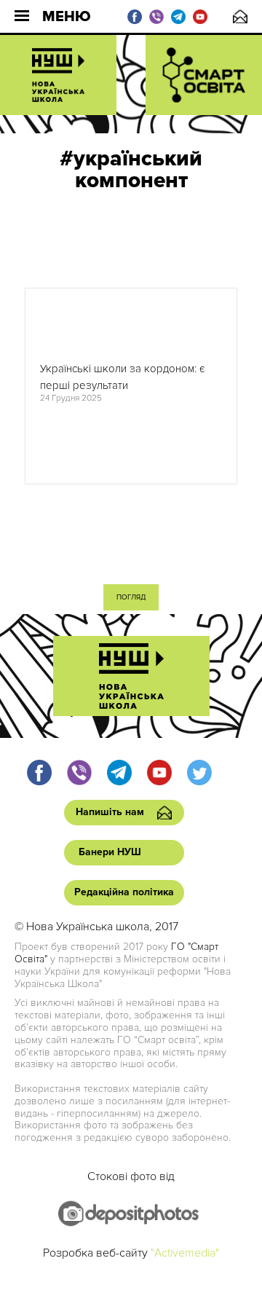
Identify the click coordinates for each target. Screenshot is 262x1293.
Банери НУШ (110, 852)
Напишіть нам (240, 16)
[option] (131, 386)
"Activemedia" (185, 1253)
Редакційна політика (124, 892)
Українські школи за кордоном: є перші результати (122, 377)
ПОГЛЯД (131, 597)
